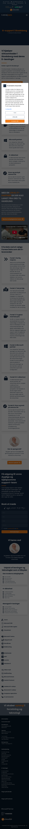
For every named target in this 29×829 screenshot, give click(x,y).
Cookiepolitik (8, 109)
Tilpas (15, 112)
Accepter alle (14, 121)
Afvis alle (15, 117)
